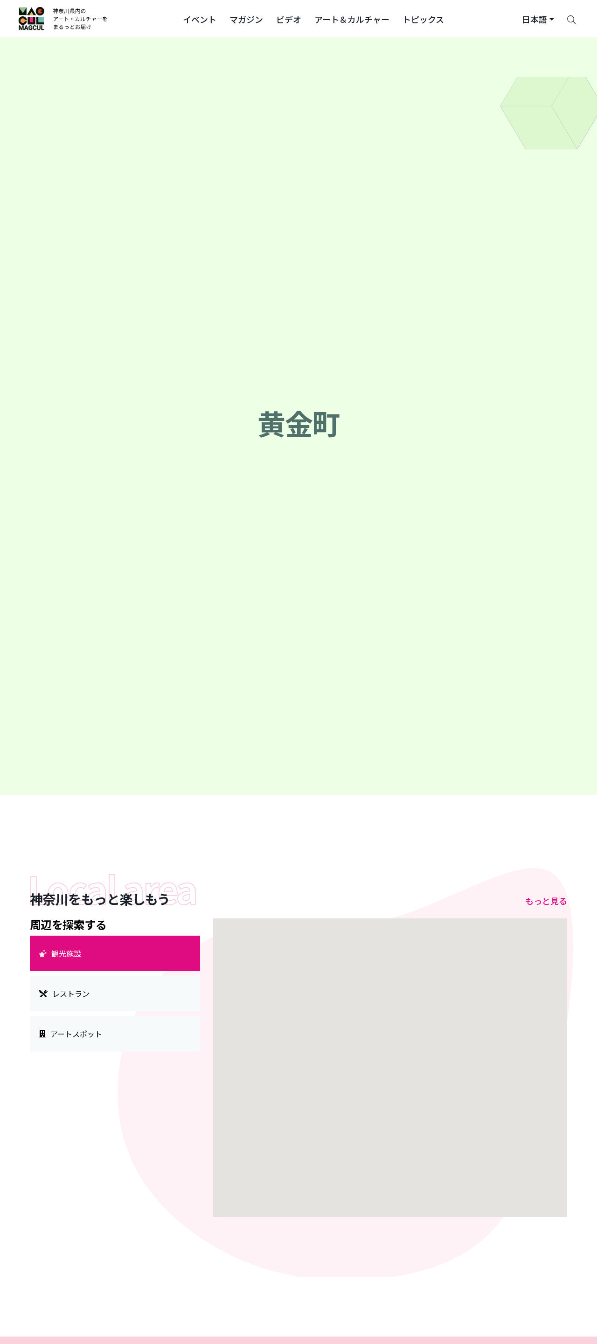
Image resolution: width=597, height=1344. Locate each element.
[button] (199, 18)
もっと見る (546, 901)
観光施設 (66, 953)
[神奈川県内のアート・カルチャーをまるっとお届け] (63, 18)
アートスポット (76, 1033)
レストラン (71, 993)
